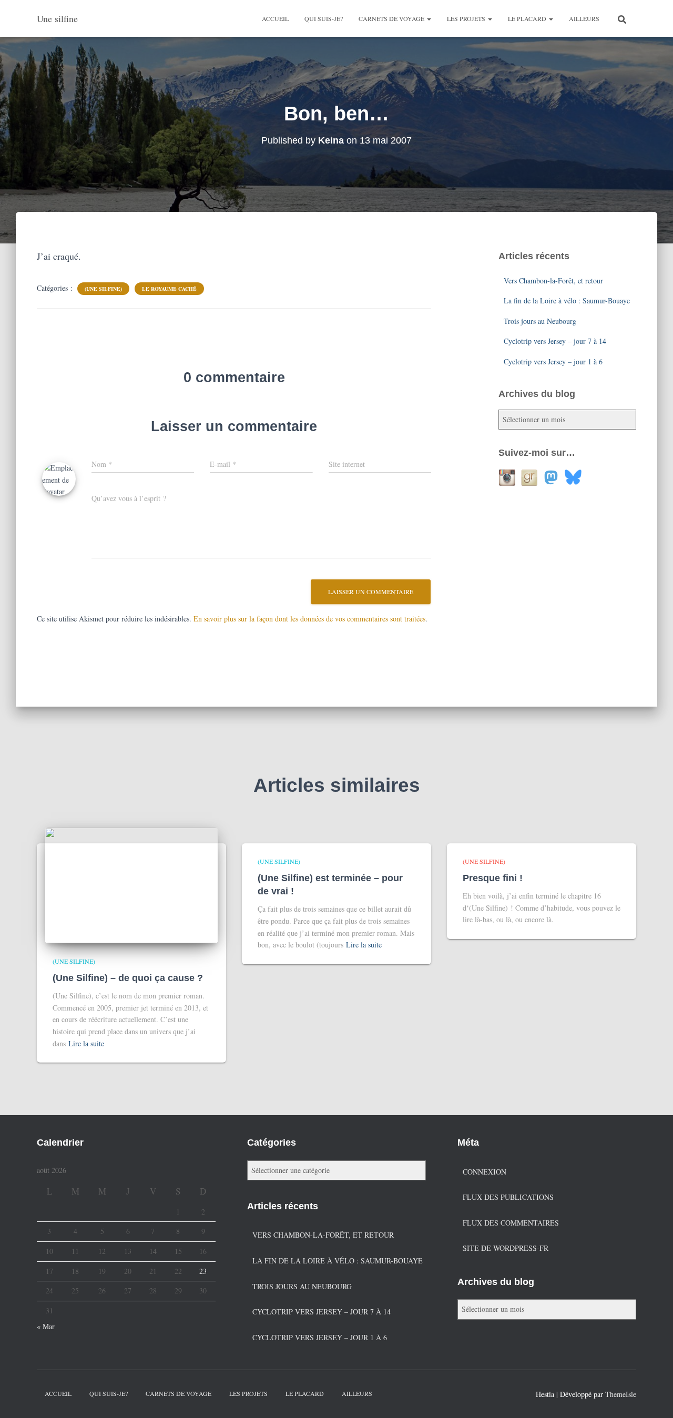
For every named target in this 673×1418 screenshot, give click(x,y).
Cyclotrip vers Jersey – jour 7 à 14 (555, 341)
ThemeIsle (620, 1394)
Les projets (467, 18)
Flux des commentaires (511, 1223)
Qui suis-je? (323, 18)
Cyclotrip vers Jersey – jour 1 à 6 (553, 361)
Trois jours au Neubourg (540, 321)
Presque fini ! (493, 878)
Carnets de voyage (392, 18)
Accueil (275, 18)
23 (203, 1271)
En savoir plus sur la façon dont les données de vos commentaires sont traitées (309, 619)
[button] (428, 18)
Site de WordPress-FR (505, 1248)
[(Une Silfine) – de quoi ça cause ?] (131, 884)
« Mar (46, 1326)
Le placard (528, 18)
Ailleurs (584, 18)
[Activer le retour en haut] (652, 1397)
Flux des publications (508, 1197)
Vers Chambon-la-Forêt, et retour (553, 280)
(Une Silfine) (103, 288)
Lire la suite (86, 1043)
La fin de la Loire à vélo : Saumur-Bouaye (567, 300)
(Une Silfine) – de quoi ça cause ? (128, 978)
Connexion (484, 1172)
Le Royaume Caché (169, 288)
